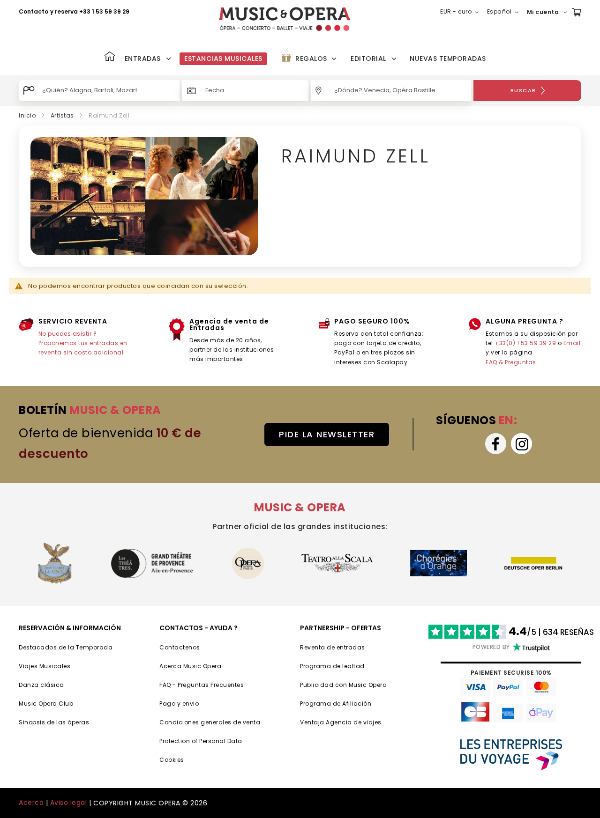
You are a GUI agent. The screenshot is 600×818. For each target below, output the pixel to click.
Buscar (523, 90)
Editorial (368, 58)
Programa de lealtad (332, 666)
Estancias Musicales (223, 58)
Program (313, 703)
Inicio (27, 115)
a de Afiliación (349, 703)
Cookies (171, 760)
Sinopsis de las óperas (54, 722)
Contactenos (179, 647)
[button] (461, 12)
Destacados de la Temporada (65, 647)
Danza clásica (41, 685)
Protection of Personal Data (200, 741)
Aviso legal (68, 802)
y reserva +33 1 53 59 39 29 (89, 11)
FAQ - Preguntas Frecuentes (201, 685)
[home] (284, 19)
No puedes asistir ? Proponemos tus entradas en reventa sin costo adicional (83, 343)
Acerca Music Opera (190, 666)
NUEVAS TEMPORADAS (448, 58)
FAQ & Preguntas (511, 362)
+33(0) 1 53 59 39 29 (525, 343)
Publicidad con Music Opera (343, 685)
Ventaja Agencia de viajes (341, 722)
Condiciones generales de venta (209, 722)
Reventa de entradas (332, 647)
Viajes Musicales (44, 666)
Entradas (143, 58)
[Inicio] (110, 57)
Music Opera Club (46, 703)
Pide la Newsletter (327, 434)
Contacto (33, 11)
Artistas (62, 115)
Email (572, 343)
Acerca (31, 802)
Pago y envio (179, 703)
